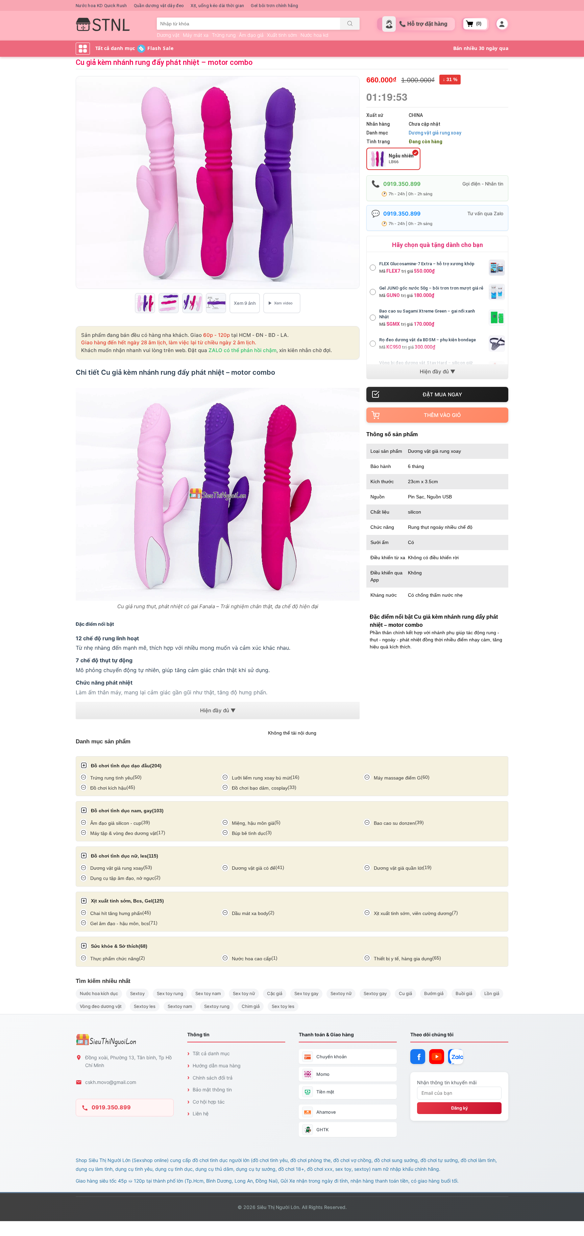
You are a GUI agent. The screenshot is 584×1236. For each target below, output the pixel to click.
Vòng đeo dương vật (101, 1006)
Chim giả (251, 1006)
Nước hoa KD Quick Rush (101, 5)
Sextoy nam (180, 1006)
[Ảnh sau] (353, 182)
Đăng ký (459, 1108)
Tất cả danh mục (211, 1053)
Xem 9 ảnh (245, 303)
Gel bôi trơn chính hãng (274, 5)
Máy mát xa (196, 35)
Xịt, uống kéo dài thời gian (217, 5)
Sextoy (137, 993)
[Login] (502, 23)
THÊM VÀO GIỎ (442, 415)
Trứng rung (224, 35)
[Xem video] (281, 303)
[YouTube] (436, 1056)
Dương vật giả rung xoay (435, 132)
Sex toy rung (170, 993)
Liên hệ (201, 1113)
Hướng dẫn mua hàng (217, 1065)
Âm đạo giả (251, 35)
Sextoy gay (375, 993)
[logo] (103, 24)
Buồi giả (464, 993)
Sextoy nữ (341, 993)
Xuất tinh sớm (282, 35)
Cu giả (405, 993)
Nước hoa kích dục (99, 993)
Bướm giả (433, 993)
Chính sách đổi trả (213, 1078)
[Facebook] (417, 1056)
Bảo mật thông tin (212, 1089)
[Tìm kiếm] (350, 24)
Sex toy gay (306, 993)
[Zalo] (455, 1056)
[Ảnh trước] (82, 182)
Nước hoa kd (314, 35)
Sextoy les (144, 1006)
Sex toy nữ (244, 993)
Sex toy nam (208, 993)
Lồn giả (491, 993)
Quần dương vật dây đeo (159, 5)
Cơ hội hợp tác (209, 1102)
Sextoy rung (216, 1006)
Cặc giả (274, 993)
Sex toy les (283, 1006)
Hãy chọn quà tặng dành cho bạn (437, 244)
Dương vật (168, 35)
